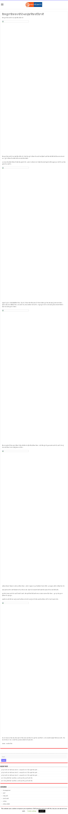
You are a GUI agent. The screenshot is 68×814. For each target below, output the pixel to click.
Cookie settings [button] (31, 811)
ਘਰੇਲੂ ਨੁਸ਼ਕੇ (5, 796)
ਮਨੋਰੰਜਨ (5, 801)
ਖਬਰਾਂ (4, 793)
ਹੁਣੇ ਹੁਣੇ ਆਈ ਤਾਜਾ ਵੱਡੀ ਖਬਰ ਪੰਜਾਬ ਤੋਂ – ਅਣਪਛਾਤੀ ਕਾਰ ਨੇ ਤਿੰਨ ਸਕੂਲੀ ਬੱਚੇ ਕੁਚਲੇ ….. (20, 769)
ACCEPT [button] (42, 811)
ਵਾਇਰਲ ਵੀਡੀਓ (6, 804)
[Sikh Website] (34, 4)
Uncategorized (6, 790)
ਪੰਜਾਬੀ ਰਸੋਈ (6, 798)
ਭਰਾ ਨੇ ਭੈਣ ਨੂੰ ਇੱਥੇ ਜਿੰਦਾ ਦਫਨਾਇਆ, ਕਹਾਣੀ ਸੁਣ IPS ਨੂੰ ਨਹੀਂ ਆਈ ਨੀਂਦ (16, 778)
